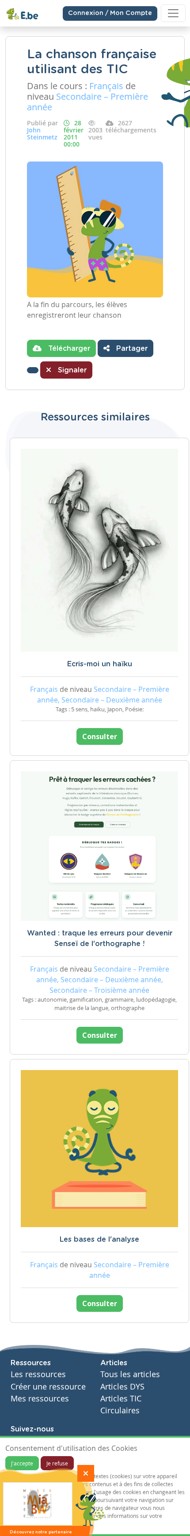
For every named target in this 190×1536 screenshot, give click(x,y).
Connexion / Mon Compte (110, 13)
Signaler (71, 370)
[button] (32, 370)
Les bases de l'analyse (99, 1239)
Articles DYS (122, 1387)
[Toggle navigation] (173, 13)
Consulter (99, 736)
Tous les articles (130, 1374)
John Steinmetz (42, 133)
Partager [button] (131, 348)
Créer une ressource (48, 1387)
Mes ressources (40, 1398)
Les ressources (38, 1374)
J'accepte (22, 1463)
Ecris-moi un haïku (99, 664)
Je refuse (57, 1463)
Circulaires (120, 1410)
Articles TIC (120, 1398)
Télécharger (68, 348)
